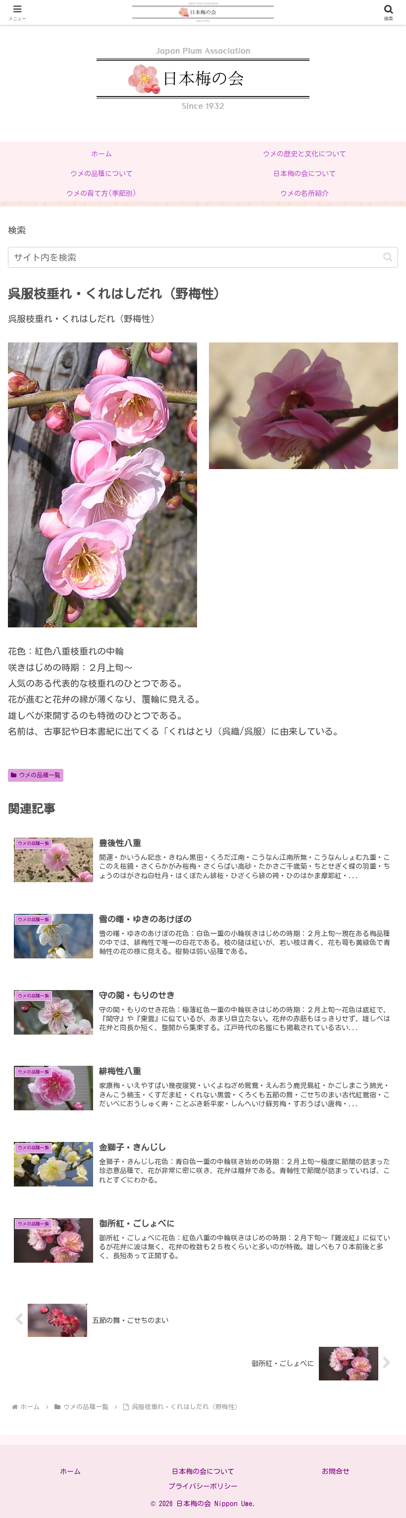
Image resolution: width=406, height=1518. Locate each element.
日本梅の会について (203, 1471)
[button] (388, 257)
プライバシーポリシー (203, 1486)
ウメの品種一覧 (39, 775)
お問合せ (336, 1471)
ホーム (70, 1471)
